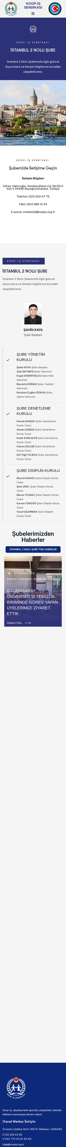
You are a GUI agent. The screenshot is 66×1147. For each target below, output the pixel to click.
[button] (6, 591)
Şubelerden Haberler (46, 584)
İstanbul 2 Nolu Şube (19, 584)
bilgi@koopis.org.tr (13, 1144)
